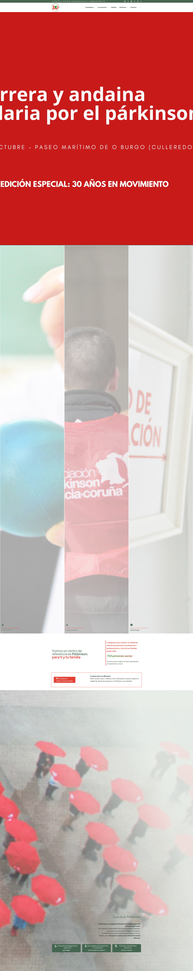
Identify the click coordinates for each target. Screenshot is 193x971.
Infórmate (122, 7)
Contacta (133, 7)
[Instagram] (128, 1)
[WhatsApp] (141, 1)
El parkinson (89, 7)
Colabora (114, 7)
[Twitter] (134, 1)
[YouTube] (137, 1)
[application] (94, 7)
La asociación (102, 7)
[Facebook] (125, 1)
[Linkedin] (131, 1)
